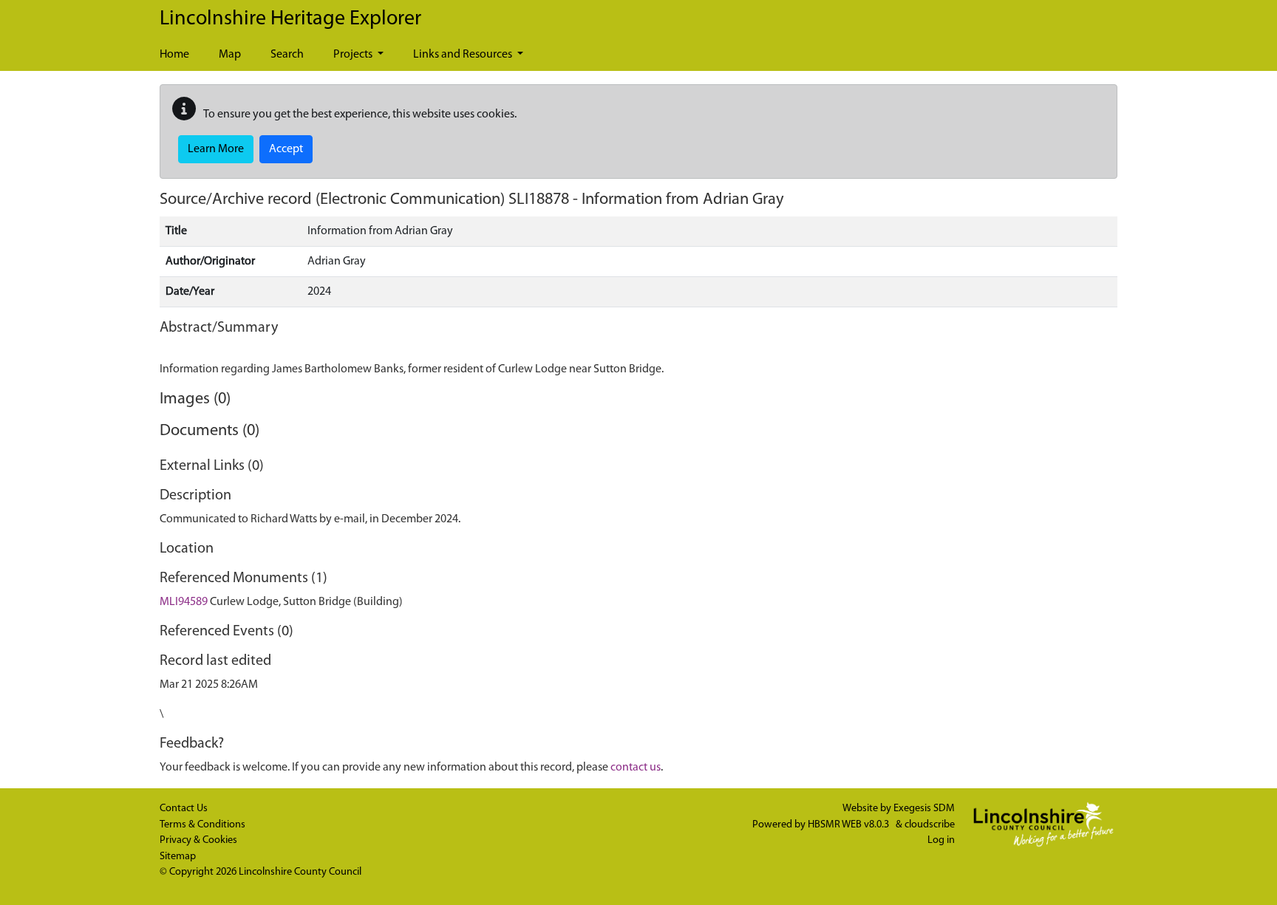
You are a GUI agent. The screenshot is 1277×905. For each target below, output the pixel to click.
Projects (354, 55)
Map (230, 55)
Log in (941, 840)
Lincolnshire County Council (300, 872)
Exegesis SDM (924, 808)
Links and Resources (463, 55)
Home (174, 55)
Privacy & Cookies (198, 840)
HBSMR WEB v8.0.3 (849, 824)
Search (287, 55)
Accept (286, 149)
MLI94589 (184, 602)
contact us (635, 767)
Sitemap (178, 856)
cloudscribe (930, 824)
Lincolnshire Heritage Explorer (290, 19)
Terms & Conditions (202, 824)
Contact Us (184, 808)
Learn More (216, 149)
